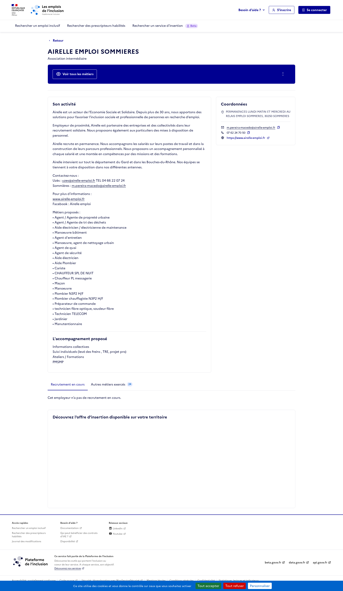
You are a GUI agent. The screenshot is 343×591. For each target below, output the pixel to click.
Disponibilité (67, 541)
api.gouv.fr (320, 562)
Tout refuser (234, 585)
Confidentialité (206, 580)
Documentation (69, 528)
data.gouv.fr (297, 562)
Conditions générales (182, 580)
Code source (67, 580)
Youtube (117, 534)
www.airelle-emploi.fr (69, 199)
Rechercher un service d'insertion (164, 25)
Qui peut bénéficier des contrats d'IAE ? (78, 534)
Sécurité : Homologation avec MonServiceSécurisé (110, 580)
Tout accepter (208, 585)
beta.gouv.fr (273, 562)
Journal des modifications (26, 541)
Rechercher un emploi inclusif (37, 25)
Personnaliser (260, 585)
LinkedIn (117, 528)
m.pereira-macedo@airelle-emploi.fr (99, 185)
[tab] (68, 384)
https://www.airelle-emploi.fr (246, 138)
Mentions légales (156, 580)
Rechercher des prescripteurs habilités (96, 25)
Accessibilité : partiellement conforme (34, 580)
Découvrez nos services (67, 568)
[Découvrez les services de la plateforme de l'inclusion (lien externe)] (31, 561)
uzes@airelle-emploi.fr (78, 180)
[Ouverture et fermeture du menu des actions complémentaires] (283, 74)
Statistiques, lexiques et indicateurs (239, 580)
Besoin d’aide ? (249, 10)
